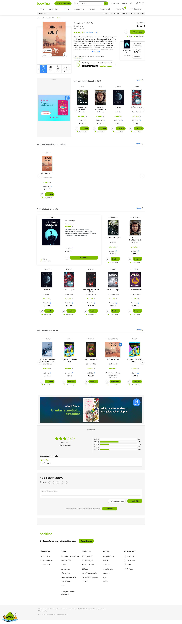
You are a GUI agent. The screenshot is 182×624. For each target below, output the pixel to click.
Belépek (124, 3)
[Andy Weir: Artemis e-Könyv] (118, 97)
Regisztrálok (115, 3)
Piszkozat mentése (117, 501)
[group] (43, 69)
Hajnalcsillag (70, 220)
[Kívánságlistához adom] (126, 31)
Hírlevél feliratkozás (89, 573)
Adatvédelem (65, 581)
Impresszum (65, 569)
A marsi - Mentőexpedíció (100, 108)
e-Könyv (82, 87)
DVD (69, 339)
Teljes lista (139, 80)
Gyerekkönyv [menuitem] (53, 9)
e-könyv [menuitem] (66, 9)
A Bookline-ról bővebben (70, 556)
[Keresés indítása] (106, 3)
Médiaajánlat (65, 573)
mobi (49, 55)
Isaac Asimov (136, 112)
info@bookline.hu (46, 560)
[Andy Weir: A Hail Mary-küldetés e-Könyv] (82, 97)
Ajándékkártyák (87, 560)
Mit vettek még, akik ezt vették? (87, 81)
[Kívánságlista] (131, 3)
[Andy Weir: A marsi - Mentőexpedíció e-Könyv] (100, 97)
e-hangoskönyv (113, 339)
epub (49, 50)
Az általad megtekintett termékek (51, 144)
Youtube (130, 569)
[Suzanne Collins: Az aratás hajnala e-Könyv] (135, 279)
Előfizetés (140, 13)
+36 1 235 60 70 (45, 556)
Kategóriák (42, 13)
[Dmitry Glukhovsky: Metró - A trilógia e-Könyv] (113, 279)
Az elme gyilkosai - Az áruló (91, 291)
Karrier (63, 565)
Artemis (118, 107)
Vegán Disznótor (91, 359)
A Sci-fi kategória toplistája (48, 209)
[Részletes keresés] (75, 3)
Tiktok (129, 565)
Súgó (104, 577)
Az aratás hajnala (135, 290)
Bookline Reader (88, 565)
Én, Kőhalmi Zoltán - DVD (69, 360)
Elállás (105, 581)
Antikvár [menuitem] (92, 9)
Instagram (131, 560)
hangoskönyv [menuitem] (79, 9)
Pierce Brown (69, 224)
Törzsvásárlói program (121, 13)
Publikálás (135, 501)
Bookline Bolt (45, 565)
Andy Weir (82, 112)
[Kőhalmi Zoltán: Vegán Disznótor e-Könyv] (91, 349)
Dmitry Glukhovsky (113, 294)
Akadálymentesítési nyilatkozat (68, 593)
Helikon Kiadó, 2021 (79, 29)
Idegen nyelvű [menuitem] (105, 9)
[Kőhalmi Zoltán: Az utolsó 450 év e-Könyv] (54, 39)
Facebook (130, 556)
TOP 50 (84, 581)
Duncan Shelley (91, 294)
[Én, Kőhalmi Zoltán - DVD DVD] (69, 349)
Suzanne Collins (135, 294)
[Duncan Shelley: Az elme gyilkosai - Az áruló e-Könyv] (91, 279)
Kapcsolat (106, 573)
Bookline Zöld (66, 560)
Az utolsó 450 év (47, 173)
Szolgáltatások (108, 556)
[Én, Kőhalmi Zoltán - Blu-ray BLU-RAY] (134, 349)
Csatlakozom (86, 541)
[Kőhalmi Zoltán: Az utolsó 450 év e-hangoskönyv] (112, 349)
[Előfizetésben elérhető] (120, 344)
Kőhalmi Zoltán (47, 178)
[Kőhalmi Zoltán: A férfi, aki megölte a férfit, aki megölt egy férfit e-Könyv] (47, 349)
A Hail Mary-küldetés (82, 108)
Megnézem (115, 381)
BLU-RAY (134, 339)
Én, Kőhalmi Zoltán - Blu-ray (134, 360)
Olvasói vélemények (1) (92, 32)
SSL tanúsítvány (42, 611)
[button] (70, 69)
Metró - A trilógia (113, 290)
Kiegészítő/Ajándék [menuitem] (135, 9)
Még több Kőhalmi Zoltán (47, 330)
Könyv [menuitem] (42, 9)
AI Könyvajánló (64, 3)
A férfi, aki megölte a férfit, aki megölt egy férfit (47, 360)
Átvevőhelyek (107, 569)
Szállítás (106, 565)
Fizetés (105, 560)
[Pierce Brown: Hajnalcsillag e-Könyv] (51, 232)
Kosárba (138, 32)
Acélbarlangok (136, 107)
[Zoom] (65, 54)
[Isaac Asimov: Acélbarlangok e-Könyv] (136, 97)
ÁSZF (62, 586)
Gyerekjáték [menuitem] (120, 8)
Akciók (132, 13)
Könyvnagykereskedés (69, 577)
